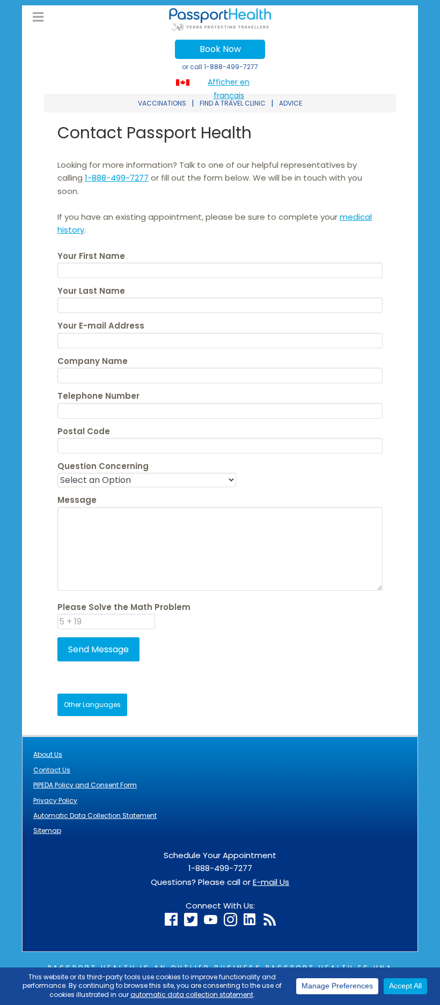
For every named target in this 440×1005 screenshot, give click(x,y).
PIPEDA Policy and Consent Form (85, 785)
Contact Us (51, 770)
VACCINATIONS (162, 103)
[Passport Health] (220, 27)
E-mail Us (271, 882)
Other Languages (92, 704)
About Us (47, 754)
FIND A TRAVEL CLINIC (233, 103)
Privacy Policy (55, 800)
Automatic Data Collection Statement (95, 815)
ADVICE (290, 103)
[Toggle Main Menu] (38, 17)
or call (220, 66)
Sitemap (47, 830)
